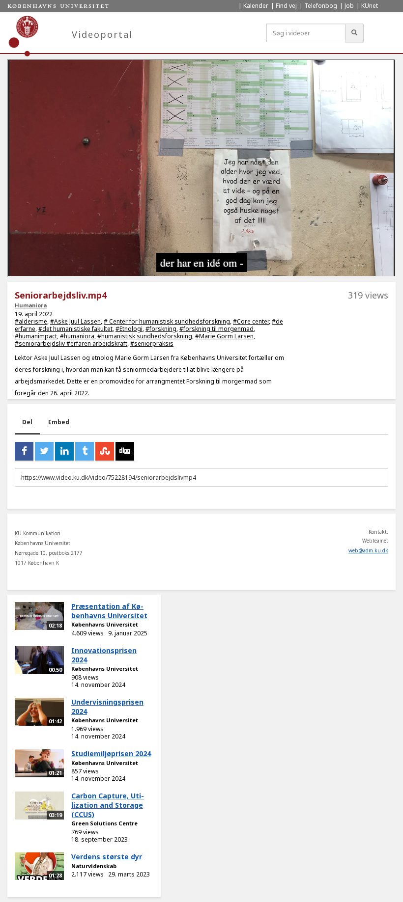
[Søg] (354, 33)
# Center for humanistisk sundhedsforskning (167, 321)
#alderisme (31, 321)
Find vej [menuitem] (286, 5)
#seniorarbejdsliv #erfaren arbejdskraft (71, 343)
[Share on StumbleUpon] (104, 451)
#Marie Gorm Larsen (224, 336)
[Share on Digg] (124, 451)
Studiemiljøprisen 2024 (111, 753)
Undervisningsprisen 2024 (107, 706)
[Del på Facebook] (24, 451)
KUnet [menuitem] (369, 5)
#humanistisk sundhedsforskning (144, 336)
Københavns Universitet (104, 624)
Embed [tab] (58, 422)
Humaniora (31, 305)
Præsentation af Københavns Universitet (109, 610)
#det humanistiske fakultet (75, 329)
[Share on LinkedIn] (64, 451)
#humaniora (77, 336)
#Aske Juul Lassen (75, 321)
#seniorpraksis (151, 343)
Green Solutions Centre (104, 823)
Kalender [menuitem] (255, 5)
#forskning (160, 329)
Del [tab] (27, 422)
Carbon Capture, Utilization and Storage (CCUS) (107, 805)
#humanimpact (36, 336)
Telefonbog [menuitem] (320, 5)
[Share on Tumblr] (84, 451)
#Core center (251, 321)
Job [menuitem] (349, 5)
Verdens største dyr (106, 856)
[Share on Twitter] (44, 451)
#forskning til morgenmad (216, 329)
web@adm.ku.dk (368, 550)
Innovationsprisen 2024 (104, 655)
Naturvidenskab (93, 866)
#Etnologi (129, 329)
